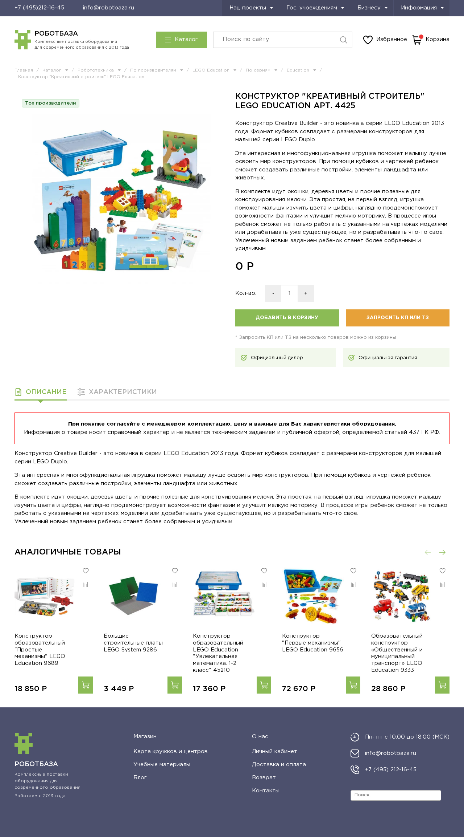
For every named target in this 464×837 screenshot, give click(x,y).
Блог (140, 777)
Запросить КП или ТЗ (397, 318)
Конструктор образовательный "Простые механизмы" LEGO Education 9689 (39, 650)
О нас (260, 736)
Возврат (264, 777)
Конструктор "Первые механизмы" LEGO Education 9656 (312, 643)
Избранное (391, 39)
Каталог (186, 39)
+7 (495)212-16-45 (39, 7)
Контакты (265, 790)
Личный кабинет (274, 751)
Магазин (145, 736)
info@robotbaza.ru (108, 7)
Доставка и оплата (279, 764)
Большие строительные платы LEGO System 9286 (133, 643)
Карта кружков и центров (170, 751)
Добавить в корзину (287, 318)
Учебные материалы (161, 764)
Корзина (438, 39)
